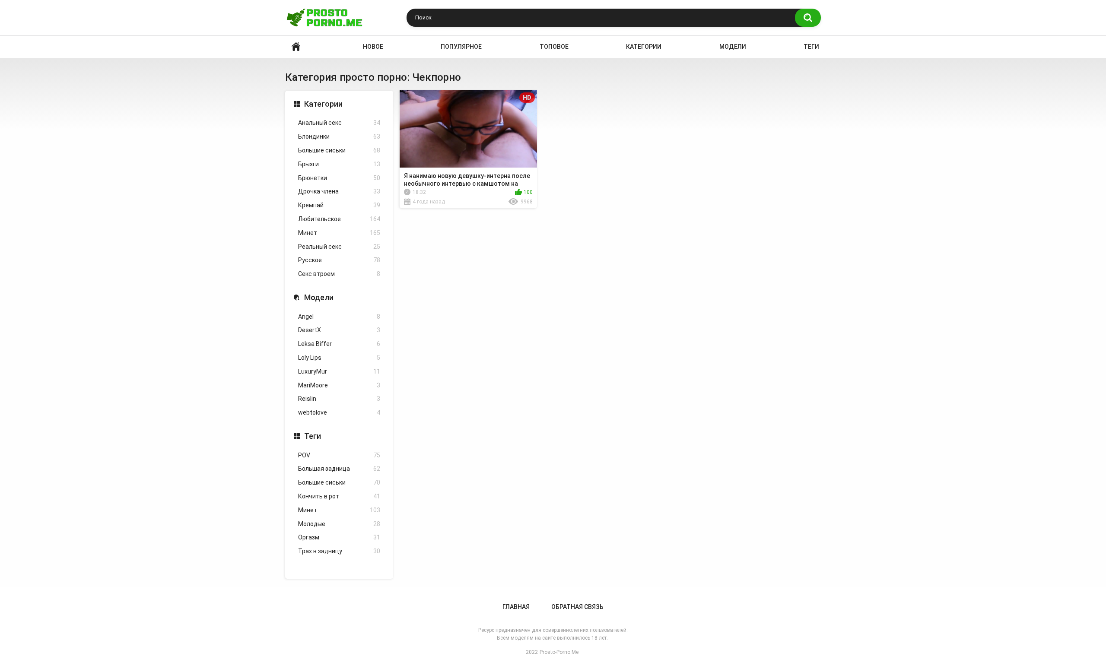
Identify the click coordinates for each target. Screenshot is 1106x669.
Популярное (461, 46)
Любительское (339, 219)
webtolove (339, 412)
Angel (339, 316)
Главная (516, 606)
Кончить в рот (339, 496)
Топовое (554, 46)
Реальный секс (339, 246)
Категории (643, 46)
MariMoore (339, 385)
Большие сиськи (339, 150)
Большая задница (339, 468)
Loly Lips (339, 357)
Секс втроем (339, 273)
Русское (339, 260)
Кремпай (339, 205)
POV (339, 455)
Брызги (339, 164)
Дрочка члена (339, 191)
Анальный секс (339, 122)
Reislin (339, 398)
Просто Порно (296, 47)
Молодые (339, 523)
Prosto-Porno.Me (559, 652)
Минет (339, 232)
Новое (373, 46)
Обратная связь (577, 606)
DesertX (339, 330)
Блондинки (339, 136)
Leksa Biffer (339, 343)
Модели (732, 46)
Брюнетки (339, 177)
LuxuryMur (339, 371)
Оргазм (339, 537)
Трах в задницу (339, 551)
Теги (811, 46)
